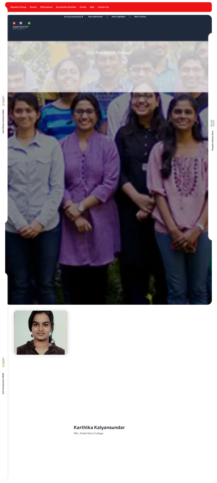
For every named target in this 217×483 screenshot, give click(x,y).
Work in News (121, 16)
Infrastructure (84, 25)
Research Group (18, 7)
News (134, 25)
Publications (46, 7)
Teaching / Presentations (111, 25)
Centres (183, 25)
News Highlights (99, 16)
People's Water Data (212, 141)
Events (83, 7)
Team (47, 25)
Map (92, 7)
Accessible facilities (66, 7)
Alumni (33, 7)
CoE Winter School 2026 (3, 121)
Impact (198, 25)
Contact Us (103, 7)
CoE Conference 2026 (3, 383)
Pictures (149, 25)
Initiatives (166, 25)
